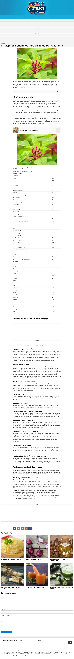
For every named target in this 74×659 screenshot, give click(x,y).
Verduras (36, 17)
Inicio (19, 17)
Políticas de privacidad (7, 640)
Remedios (49, 17)
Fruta (27, 17)
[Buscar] (70, 642)
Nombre (3, 609)
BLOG (23, 17)
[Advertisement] (37, 332)
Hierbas (31, 17)
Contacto (15, 640)
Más (53, 17)
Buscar (39, 640)
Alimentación (42, 17)
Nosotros (20, 640)
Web (2, 621)
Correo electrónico (6, 615)
